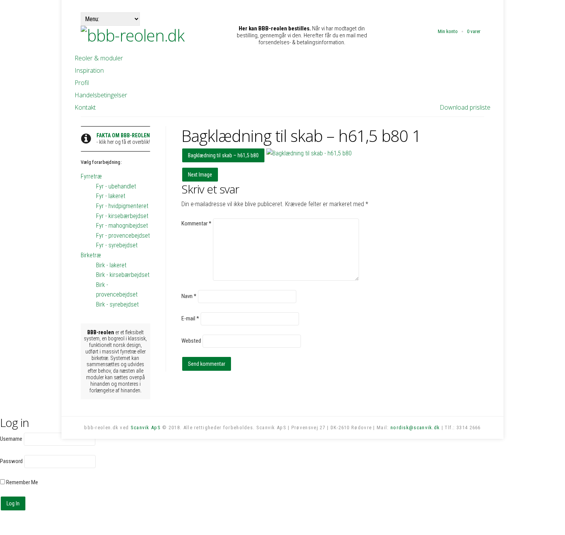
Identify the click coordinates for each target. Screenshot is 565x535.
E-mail (190, 318)
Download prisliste (465, 107)
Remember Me (21, 482)
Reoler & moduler (99, 58)
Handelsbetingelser (101, 95)
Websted (191, 340)
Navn (188, 296)
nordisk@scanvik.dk (415, 427)
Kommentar (196, 223)
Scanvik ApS (146, 427)
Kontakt (85, 107)
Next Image (200, 175)
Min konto (448, 31)
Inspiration (89, 70)
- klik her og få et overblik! (123, 138)
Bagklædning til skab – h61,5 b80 (223, 155)
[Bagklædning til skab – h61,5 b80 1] (309, 153)
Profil (82, 82)
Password (11, 461)
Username (11, 438)
